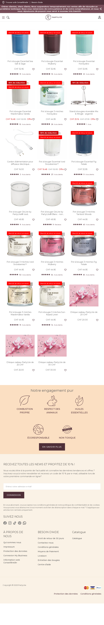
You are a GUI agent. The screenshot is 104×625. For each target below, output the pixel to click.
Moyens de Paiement (48, 551)
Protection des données (15, 551)
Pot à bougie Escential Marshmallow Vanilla (20, 112)
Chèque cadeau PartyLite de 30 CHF (52, 363)
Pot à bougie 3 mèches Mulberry (52, 263)
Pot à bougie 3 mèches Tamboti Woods (84, 213)
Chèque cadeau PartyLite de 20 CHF (84, 313)
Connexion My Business (15, 555)
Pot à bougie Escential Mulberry (52, 62)
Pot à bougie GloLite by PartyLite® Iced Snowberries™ (20, 213)
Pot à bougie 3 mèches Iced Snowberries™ (20, 263)
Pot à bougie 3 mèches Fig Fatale (84, 263)
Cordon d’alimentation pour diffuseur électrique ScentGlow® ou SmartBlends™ (20, 162)
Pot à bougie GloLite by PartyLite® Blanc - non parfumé (52, 213)
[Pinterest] (19, 523)
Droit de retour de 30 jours (51, 538)
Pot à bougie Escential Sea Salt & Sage (20, 62)
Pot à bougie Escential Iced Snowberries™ (52, 162)
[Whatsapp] (24, 523)
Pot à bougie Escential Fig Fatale (83, 162)
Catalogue (77, 538)
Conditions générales (48, 547)
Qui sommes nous (12, 542)
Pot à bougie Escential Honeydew (84, 62)
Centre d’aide (44, 564)
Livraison (42, 556)
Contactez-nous (45, 543)
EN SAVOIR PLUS (52, 447)
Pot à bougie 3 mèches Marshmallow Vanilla (20, 313)
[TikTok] (14, 523)
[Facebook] (5, 523)
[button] (3, 17)
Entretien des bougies (49, 560)
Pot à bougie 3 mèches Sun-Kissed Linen (52, 313)
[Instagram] (10, 523)
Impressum (9, 547)
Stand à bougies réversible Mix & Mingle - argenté (83, 112)
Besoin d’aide (37, 2)
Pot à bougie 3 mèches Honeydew (52, 112)
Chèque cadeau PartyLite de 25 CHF (20, 363)
